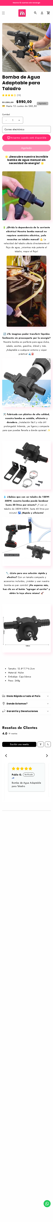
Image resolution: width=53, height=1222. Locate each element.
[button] (3, 13)
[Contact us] (47, 1203)
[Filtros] (41, 744)
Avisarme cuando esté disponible (28, 137)
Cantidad (6, 114)
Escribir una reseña (19, 744)
